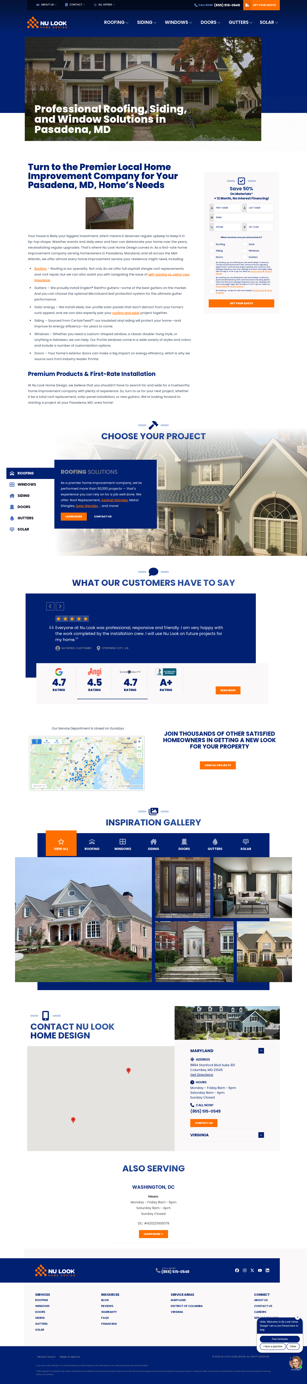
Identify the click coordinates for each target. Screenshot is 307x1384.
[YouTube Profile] (260, 1270)
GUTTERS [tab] (26, 518)
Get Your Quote (264, 5)
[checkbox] (211, 244)
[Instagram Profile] (245, 1270)
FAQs (105, 1318)
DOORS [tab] (24, 506)
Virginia (199, 1135)
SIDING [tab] (24, 495)
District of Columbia (187, 1306)
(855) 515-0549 (205, 1111)
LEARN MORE (74, 516)
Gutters (238, 22)
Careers (260, 1312)
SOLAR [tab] (23, 529)
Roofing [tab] (92, 849)
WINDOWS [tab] (27, 484)
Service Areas (182, 1294)
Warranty (109, 1312)
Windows (176, 22)
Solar (267, 22)
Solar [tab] (245, 849)
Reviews (107, 1306)
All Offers (105, 4)
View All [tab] (61, 849)
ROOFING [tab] (26, 473)
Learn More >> (153, 1234)
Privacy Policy (47, 1357)
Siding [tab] (153, 849)
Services (42, 1294)
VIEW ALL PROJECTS (218, 765)
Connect (262, 1294)
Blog (105, 1300)
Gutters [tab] (215, 849)
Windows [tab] (122, 849)
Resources (110, 1294)
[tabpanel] (180, 492)
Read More (228, 690)
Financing (109, 1324)
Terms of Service (69, 1357)
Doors (208, 22)
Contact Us (204, 1123)
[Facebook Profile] (237, 1270)
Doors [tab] (184, 849)
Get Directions (201, 1074)
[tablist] (30, 501)
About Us (47, 4)
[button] (128, 1071)
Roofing (114, 22)
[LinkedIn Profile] (267, 1270)
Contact (76, 4)
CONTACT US (103, 516)
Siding (144, 22)
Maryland (201, 1051)
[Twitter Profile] (252, 1270)
